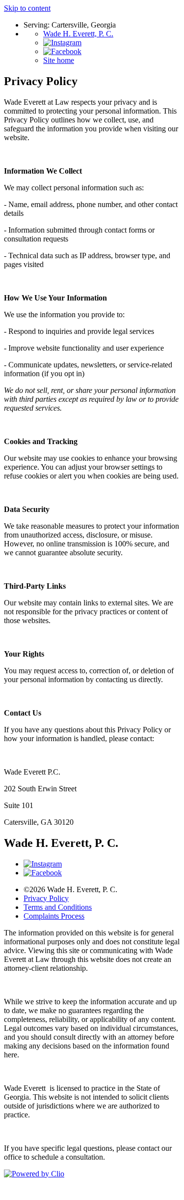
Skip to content (27, 8)
